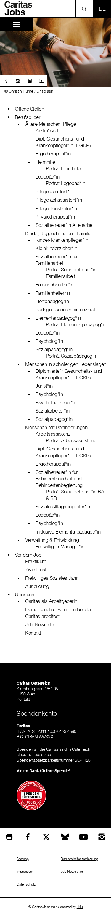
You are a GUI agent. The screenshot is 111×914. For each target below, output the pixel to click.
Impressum (25, 871)
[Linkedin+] (30, 81)
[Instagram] (18, 81)
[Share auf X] (46, 837)
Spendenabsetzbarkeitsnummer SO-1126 (54, 760)
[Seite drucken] (9, 837)
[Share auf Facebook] (28, 837)
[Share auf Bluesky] (65, 837)
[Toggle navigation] (16, 24)
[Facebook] (6, 81)
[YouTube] (83, 837)
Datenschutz (26, 884)
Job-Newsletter (72, 871)
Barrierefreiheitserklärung (79, 858)
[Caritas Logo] (20, 8)
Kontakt (23, 699)
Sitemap (23, 858)
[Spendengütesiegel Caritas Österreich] (31, 795)
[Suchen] (86, 8)
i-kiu (80, 907)
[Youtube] (41, 81)
